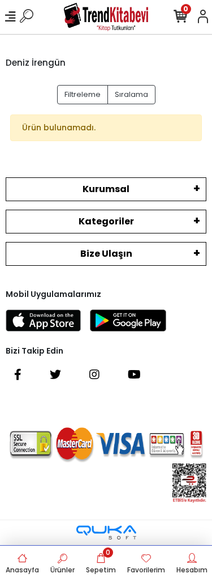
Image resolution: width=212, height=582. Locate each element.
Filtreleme (82, 94)
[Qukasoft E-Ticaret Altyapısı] (106, 532)
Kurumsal (106, 189)
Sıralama (131, 94)
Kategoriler (106, 221)
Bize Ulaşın (106, 253)
